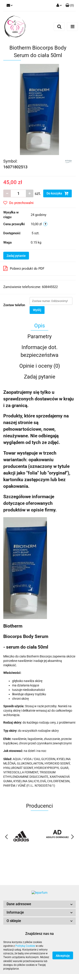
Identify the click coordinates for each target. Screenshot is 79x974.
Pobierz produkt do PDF (27, 269)
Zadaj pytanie (16, 255)
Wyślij (37, 310)
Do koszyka (55, 193)
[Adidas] (21, 836)
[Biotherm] (68, 161)
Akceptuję (63, 955)
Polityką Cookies (25, 945)
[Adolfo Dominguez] (58, 836)
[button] (39, 904)
